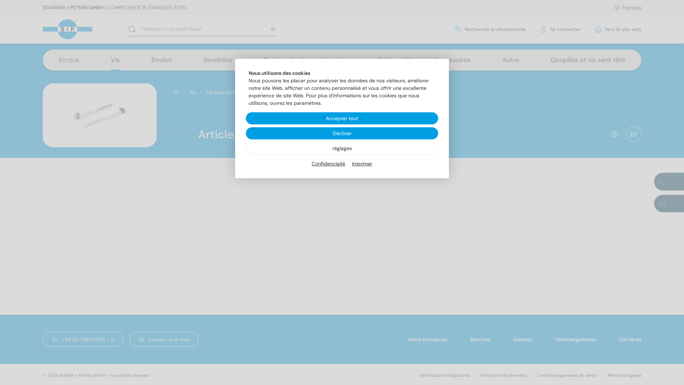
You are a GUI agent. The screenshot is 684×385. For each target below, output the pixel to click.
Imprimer (362, 163)
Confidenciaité (328, 163)
